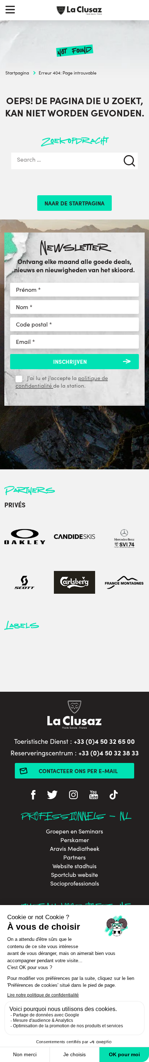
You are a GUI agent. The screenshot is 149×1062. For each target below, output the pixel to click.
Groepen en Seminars (74, 831)
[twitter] (52, 795)
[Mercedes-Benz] (124, 537)
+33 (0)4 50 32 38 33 (108, 752)
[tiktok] (114, 795)
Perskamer (74, 840)
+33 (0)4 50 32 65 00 (104, 741)
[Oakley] (24, 537)
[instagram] (73, 795)
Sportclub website (74, 874)
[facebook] (33, 795)
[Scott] (24, 583)
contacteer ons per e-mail (78, 771)
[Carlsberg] (74, 583)
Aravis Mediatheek (74, 848)
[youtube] (93, 795)
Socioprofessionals (74, 883)
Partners (74, 857)
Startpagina (17, 73)
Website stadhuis (74, 866)
